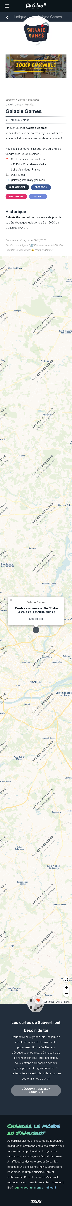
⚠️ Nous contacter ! (42, 249)
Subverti (10, 99)
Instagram (16, 196)
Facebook (41, 187)
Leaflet (67, 1002)
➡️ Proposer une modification (47, 245)
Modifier (29, 104)
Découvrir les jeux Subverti (36, 1090)
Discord (38, 196)
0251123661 (18, 174)
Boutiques (33, 99)
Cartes (21, 99)
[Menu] (7, 6)
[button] (11, 599)
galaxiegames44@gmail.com (28, 179)
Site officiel (17, 187)
